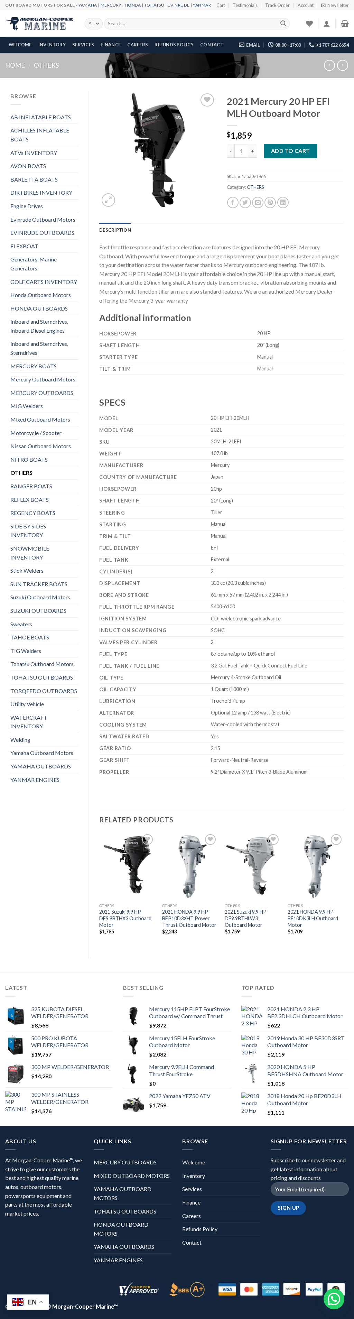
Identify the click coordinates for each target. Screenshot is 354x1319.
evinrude (178, 5)
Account (306, 5)
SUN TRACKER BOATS (38, 584)
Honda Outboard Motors (40, 295)
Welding (20, 739)
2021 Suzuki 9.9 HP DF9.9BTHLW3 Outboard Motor (246, 918)
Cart (220, 5)
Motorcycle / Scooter (36, 433)
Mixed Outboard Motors (40, 419)
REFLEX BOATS (29, 499)
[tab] (115, 230)
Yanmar (202, 5)
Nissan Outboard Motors (40, 446)
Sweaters (21, 624)
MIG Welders (26, 406)
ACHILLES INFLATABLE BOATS (39, 134)
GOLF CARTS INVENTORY (43, 281)
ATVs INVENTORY (33, 152)
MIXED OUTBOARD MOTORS (132, 1175)
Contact (211, 44)
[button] (334, 1299)
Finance (111, 44)
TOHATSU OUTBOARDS (41, 677)
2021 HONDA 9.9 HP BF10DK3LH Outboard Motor (313, 918)
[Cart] (345, 23)
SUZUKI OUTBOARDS (38, 610)
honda (133, 5)
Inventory (52, 44)
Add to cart (290, 150)
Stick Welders (27, 570)
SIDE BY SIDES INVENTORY (28, 530)
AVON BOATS (28, 166)
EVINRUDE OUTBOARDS (42, 232)
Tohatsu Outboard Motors (42, 664)
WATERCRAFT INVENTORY (28, 722)
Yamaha (87, 5)
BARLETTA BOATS (34, 179)
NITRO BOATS (29, 459)
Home (15, 65)
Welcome (20, 44)
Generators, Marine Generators (33, 263)
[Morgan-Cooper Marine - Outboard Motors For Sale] (39, 24)
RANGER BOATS (31, 486)
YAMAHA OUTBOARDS (40, 766)
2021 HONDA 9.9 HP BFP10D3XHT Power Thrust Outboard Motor (189, 918)
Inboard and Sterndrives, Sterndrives (39, 348)
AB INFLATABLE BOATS (40, 117)
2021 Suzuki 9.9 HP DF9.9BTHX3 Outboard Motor (125, 918)
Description (115, 230)
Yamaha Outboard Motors (41, 752)
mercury (111, 5)
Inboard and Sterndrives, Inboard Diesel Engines (39, 326)
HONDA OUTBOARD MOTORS (121, 1229)
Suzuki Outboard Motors (40, 597)
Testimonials (245, 5)
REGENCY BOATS (32, 512)
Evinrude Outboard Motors (42, 219)
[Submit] (283, 24)
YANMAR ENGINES (34, 779)
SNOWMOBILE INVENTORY (29, 553)
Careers (137, 44)
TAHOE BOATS (29, 637)
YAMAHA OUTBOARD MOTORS (122, 1193)
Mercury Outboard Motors (42, 379)
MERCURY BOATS (33, 366)
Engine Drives (26, 206)
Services (83, 44)
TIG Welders (25, 650)
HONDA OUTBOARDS (39, 308)
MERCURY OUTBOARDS (41, 392)
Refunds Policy (174, 44)
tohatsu (154, 5)
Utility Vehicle (27, 704)
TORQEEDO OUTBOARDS (43, 691)
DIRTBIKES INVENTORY (41, 192)
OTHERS (46, 65)
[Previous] (99, 889)
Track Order (277, 5)
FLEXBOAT (24, 246)
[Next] (343, 889)
